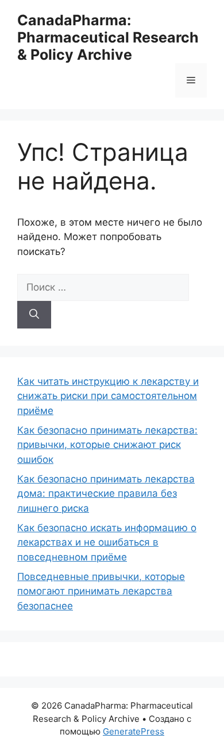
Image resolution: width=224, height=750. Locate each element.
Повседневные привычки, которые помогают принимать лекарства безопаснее (101, 591)
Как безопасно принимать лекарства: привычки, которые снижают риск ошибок (107, 444)
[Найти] (34, 314)
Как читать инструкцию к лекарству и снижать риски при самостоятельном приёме (108, 396)
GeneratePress (133, 731)
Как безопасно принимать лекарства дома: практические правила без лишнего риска (106, 493)
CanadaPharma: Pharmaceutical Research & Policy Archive (108, 37)
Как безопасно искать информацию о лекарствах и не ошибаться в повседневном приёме (106, 542)
